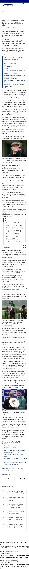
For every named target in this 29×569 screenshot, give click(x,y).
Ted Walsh (10, 470)
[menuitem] (22, 4)
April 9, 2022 (8, 87)
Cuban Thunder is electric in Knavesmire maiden (12, 447)
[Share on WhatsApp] (12, 479)
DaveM (14, 27)
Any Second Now (14, 468)
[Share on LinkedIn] (17, 479)
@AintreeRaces (10, 76)
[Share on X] (8, 479)
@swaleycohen (9, 66)
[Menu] (26, 4)
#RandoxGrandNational (13, 71)
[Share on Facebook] (4, 479)
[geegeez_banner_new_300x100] (12, 6)
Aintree (7, 468)
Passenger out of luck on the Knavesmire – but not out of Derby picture (14, 454)
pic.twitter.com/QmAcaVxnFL (15, 80)
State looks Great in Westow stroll (14, 450)
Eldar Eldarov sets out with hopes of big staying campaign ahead (15, 463)
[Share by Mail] (21, 479)
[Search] (22, 4)
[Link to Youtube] (25, 479)
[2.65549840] (12, 15)
